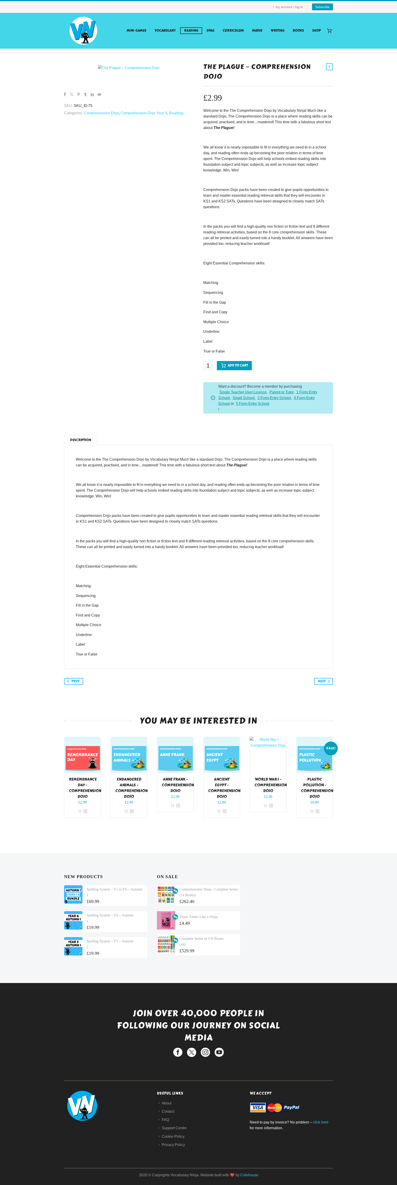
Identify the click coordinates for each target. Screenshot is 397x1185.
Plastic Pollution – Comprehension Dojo (317, 787)
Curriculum (233, 30)
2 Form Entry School (274, 398)
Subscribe (322, 7)
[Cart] (331, 31)
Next (322, 681)
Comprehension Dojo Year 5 (144, 113)
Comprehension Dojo (101, 113)
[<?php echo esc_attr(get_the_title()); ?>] (85, 811)
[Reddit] (99, 94)
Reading (191, 30)
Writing (277, 30)
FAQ (165, 1120)
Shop (316, 30)
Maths (257, 30)
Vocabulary (165, 30)
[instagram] (205, 1052)
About (166, 1103)
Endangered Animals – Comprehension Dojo (131, 787)
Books (298, 30)
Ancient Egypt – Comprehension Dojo (224, 787)
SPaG (210, 30)
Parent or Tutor (281, 392)
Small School (244, 398)
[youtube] (219, 1052)
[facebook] (177, 1052)
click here (321, 1122)
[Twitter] (72, 94)
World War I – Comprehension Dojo (271, 785)
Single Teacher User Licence (243, 392)
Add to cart (238, 365)
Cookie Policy (173, 1136)
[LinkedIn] (92, 94)
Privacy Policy (173, 1145)
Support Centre (174, 1128)
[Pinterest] (78, 94)
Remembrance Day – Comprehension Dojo (85, 787)
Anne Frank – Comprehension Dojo (178, 785)
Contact (168, 1111)
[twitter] (191, 1052)
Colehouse (249, 1175)
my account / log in (289, 7)
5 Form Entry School (252, 404)
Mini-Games (136, 30)
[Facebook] (65, 94)
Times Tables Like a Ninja (198, 917)
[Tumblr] (85, 94)
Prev (75, 681)
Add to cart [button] (80, 811)
